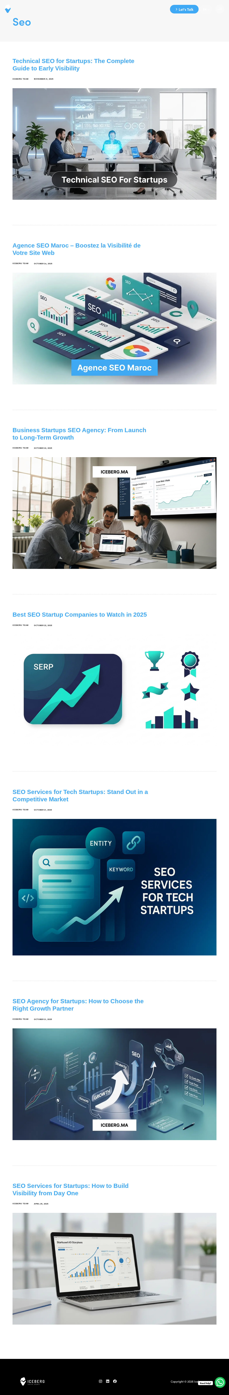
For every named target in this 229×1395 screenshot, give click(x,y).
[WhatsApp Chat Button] (220, 1382)
